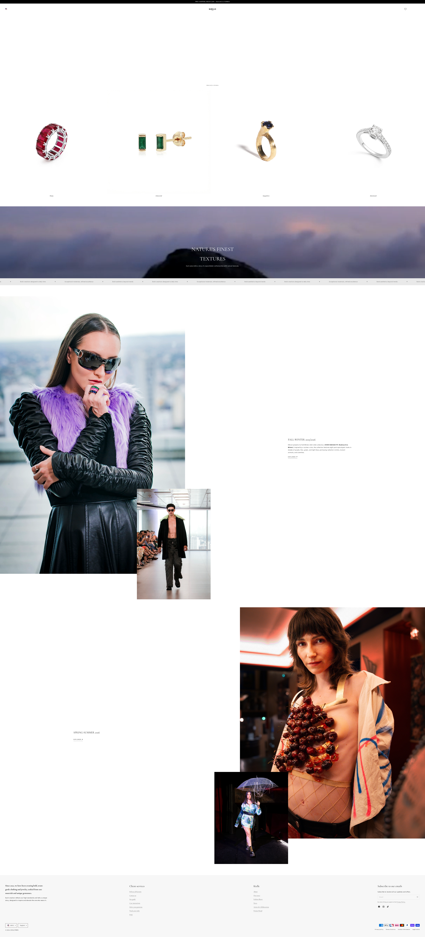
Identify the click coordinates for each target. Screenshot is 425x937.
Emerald (159, 196)
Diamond (373, 196)
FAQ (130, 915)
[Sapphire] (266, 142)
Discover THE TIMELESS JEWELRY (17, 65)
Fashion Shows (258, 899)
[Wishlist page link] (405, 9)
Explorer (292, 457)
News (255, 903)
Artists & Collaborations (261, 907)
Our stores (257, 896)
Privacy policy (379, 929)
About (256, 892)
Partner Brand (258, 911)
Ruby (51, 196)
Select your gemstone (135, 907)
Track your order (134, 911)
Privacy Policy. (401, 902)
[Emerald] (159, 142)
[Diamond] (373, 142)
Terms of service (390, 929)
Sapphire (266, 196)
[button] (410, 9)
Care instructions (134, 903)
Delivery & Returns (135, 892)
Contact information (404, 929)
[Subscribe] (417, 897)
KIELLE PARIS (14, 930)
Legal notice (416, 929)
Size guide (132, 899)
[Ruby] (51, 142)
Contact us (132, 896)
